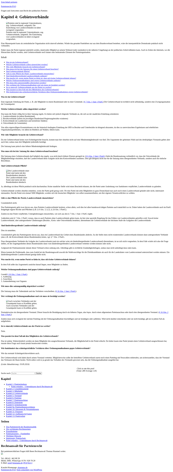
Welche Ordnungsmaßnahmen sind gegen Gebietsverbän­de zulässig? (33, 80)
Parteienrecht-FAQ (8, 6)
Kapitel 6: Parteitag (13, 398)
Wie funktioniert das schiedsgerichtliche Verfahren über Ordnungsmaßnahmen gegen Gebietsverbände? (47, 92)
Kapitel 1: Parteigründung (16, 384)
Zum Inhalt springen (9, 2)
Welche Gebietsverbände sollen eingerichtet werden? (27, 64)
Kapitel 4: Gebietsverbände (17, 393)
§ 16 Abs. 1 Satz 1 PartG (17, 274)
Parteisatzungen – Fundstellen (18, 434)
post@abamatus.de (15, 463)
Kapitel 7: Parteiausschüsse (17, 400)
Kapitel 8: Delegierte (14, 402)
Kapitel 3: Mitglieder (14, 391)
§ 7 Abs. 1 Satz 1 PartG (93, 102)
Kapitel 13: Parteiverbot (15, 416)
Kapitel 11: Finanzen (14, 412)
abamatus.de (22, 467)
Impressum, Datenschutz (16, 438)
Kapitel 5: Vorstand (14, 396)
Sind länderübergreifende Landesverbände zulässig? (26, 76)
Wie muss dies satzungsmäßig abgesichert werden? (26, 83)
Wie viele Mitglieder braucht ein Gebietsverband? (25, 67)
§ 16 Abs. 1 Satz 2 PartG (66, 291)
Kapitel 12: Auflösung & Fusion (19, 414)
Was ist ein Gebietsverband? (17, 62)
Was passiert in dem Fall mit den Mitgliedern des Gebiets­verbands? (32, 89)
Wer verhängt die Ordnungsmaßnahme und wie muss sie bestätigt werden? (35, 85)
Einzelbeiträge (11, 431)
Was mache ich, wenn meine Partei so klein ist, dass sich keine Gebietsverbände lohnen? (41, 78)
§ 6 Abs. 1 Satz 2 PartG (95, 156)
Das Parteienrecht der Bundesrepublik (21, 427)
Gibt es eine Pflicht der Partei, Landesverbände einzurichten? (30, 73)
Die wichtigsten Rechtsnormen (18, 429)
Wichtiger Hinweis (13, 436)
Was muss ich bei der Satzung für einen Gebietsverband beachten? (32, 69)
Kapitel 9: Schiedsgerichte (16, 405)
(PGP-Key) (27, 463)
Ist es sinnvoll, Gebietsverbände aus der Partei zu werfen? (29, 87)
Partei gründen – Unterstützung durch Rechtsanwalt (31, 386)
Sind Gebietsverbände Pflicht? (18, 71)
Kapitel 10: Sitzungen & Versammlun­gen (22, 409)
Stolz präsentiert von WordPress (29, 470)
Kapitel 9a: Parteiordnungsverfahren (20, 407)
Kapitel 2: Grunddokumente (17, 389)
